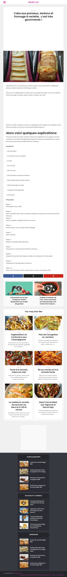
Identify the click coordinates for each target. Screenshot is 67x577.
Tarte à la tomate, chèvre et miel (19, 371)
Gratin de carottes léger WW (38, 463)
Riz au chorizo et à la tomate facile (48, 371)
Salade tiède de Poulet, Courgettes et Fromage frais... (37, 549)
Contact (53, 575)
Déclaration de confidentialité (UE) (28, 575)
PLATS (33, 10)
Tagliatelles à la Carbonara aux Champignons (19, 337)
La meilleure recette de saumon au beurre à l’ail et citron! (19, 406)
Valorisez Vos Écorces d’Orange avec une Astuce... (37, 510)
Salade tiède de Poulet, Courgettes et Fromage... (38, 471)
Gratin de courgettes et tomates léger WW (37, 486)
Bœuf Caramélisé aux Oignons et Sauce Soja (48, 405)
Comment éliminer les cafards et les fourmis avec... (37, 502)
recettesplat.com (16, 573)
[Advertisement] (33, 36)
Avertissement (60, 575)
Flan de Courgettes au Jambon (48, 335)
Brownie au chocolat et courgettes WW (37, 478)
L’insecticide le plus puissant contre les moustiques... (36, 518)
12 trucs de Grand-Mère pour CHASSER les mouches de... (37, 526)
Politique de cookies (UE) (44, 575)
